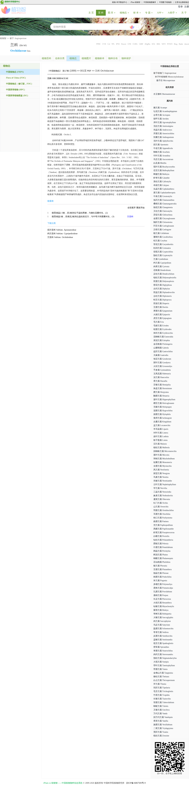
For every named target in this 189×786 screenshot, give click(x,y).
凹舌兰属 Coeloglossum (163, 226)
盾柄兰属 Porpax (160, 595)
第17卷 (65, 71)
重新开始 (140, 208)
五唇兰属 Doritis (160, 307)
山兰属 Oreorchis (160, 507)
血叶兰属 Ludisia (160, 436)
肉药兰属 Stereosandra (163, 654)
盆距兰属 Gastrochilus (163, 351)
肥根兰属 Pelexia (160, 543)
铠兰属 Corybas (160, 241)
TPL (113, 44)
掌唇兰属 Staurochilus (163, 651)
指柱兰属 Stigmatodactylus (165, 658)
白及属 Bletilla (159, 163)
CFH (129, 44)
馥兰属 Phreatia (160, 566)
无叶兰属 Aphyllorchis (163, 141)
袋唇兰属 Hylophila (162, 414)
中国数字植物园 (165, 2)
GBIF (141, 44)
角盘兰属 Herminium (162, 388)
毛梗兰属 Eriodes (161, 326)
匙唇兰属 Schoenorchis (163, 628)
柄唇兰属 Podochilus (162, 577)
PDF (89, 71)
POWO (169, 44)
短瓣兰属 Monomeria (162, 462)
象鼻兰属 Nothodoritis (163, 495)
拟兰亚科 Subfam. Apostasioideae (61, 230)
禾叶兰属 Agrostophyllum (164, 122)
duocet (186, 44)
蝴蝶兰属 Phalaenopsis (163, 558)
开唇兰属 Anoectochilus (163, 133)
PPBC (98, 44)
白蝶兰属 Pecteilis (161, 536)
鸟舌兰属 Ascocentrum (163, 159)
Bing (175, 44)
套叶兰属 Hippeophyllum (164, 399)
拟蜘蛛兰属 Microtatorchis (164, 451)
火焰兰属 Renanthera (162, 603)
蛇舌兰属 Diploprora (162, 300)
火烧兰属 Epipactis (161, 314)
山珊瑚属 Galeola (161, 348)
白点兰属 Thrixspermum (164, 680)
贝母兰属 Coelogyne (162, 229)
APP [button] (159, 12)
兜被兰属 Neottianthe (162, 481)
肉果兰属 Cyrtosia (161, 266)
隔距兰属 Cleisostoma (162, 222)
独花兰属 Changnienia (163, 207)
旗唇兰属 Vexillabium (162, 724)
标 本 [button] (136, 12)
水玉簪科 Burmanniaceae (164, 94)
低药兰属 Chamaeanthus (163, 200)
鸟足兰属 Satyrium (161, 625)
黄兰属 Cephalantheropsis (164, 193)
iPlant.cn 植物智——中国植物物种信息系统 (62, 783)
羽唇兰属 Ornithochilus (163, 510)
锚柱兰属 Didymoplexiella (164, 277)
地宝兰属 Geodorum (162, 359)
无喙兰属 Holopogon (162, 407)
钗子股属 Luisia (160, 440)
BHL (158, 44)
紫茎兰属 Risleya (160, 610)
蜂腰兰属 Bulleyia (161, 174)
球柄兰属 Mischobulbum (164, 459)
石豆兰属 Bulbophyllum (163, 170)
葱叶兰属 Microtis (161, 455)
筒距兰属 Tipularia (161, 688)
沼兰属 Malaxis (160, 444)
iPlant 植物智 (135, 2)
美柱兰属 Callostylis (162, 181)
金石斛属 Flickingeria (162, 344)
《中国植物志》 (54, 71)
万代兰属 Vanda (160, 713)
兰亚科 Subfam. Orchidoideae (60, 237)
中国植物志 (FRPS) (15, 72)
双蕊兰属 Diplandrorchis (164, 292)
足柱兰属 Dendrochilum (163, 274)
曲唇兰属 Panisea (160, 521)
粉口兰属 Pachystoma (162, 518)
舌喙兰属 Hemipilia (162, 385)
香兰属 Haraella (160, 381)
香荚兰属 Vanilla (160, 721)
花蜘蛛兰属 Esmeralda (163, 337)
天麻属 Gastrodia (160, 355)
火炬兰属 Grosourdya (162, 366)
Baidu (181, 44)
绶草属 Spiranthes (161, 647)
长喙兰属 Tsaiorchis (162, 699)
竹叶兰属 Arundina (161, 156)
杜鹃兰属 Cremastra (162, 248)
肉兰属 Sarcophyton (162, 621)
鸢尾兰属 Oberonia (161, 499)
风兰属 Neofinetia (161, 470)
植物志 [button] (123, 12)
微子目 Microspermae (165, 80)
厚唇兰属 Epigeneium (162, 311)
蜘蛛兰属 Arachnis (161, 152)
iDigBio (147, 44)
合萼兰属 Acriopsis (161, 115)
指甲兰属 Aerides (161, 119)
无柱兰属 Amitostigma (163, 126)
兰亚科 (130, 216)
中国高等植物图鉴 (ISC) (17, 95)
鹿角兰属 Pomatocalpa (163, 588)
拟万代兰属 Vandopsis (163, 717)
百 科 (102, 12)
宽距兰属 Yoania (160, 732)
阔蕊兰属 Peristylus (161, 551)
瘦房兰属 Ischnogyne (162, 418)
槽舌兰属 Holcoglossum (163, 403)
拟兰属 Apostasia (160, 144)
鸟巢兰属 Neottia (160, 477)
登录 (180, 6)
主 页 (92, 12)
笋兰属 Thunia (159, 684)
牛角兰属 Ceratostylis (162, 196)
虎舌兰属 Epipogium (162, 318)
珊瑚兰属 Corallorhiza (163, 237)
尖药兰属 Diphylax (161, 289)
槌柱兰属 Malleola (161, 447)
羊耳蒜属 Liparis (160, 429)
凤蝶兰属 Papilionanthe (163, 529)
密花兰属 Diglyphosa (162, 285)
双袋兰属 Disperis (161, 303)
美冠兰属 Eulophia (161, 340)
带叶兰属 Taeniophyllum (164, 665)
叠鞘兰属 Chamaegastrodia (164, 204)
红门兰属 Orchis (160, 503)
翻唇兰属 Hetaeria (161, 396)
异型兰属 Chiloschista (162, 215)
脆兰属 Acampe (160, 108)
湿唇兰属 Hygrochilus (162, 410)
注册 (186, 6)
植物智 (3, 38)
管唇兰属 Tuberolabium (163, 702)
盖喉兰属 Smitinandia (162, 640)
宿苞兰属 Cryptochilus (163, 252)
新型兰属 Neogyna (161, 473)
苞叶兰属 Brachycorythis (164, 167)
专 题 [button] (148, 12)
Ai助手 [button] (171, 12)
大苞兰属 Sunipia (161, 662)
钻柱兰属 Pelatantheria (163, 540)
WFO (164, 44)
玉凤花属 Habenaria (162, 374)
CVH (104, 44)
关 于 (185, 12)
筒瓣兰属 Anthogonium (163, 137)
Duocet (123, 44)
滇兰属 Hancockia (161, 377)
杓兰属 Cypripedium (162, 263)
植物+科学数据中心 (119, 2)
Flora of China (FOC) (16, 78)
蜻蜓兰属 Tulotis (160, 706)
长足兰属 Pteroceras (162, 599)
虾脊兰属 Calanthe (161, 178)
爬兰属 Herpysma (161, 392)
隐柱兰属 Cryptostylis (162, 255)
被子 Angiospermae (18, 38)
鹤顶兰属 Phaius (160, 555)
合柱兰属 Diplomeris (162, 296)
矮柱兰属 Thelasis (161, 676)
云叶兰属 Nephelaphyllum (164, 484)
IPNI (118, 44)
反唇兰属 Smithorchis (162, 636)
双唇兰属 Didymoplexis (163, 281)
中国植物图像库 (150, 2)
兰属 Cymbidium (160, 259)
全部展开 (131, 208)
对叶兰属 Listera (160, 433)
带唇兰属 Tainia (160, 669)
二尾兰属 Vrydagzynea (163, 728)
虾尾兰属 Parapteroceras (163, 532)
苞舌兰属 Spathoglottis (163, 643)
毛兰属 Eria (158, 322)
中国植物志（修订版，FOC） (19, 84)
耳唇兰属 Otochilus (161, 514)
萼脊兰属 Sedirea (160, 632)
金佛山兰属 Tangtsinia (163, 673)
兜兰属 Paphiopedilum (163, 525)
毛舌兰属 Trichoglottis (163, 691)
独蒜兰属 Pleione (160, 573)
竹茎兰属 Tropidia (161, 695)
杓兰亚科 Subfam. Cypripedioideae (62, 233)
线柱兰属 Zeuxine (161, 736)
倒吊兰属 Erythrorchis (163, 333)
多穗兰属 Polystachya (162, 584)
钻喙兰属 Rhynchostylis (163, 606)
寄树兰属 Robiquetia (162, 614)
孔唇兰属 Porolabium (162, 591)
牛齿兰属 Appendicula (163, 148)
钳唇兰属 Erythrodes (162, 329)
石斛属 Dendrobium (162, 270)
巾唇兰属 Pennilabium (163, 547)
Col (108, 44)
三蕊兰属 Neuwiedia (162, 492)
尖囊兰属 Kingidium (162, 422)
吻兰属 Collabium (161, 233)
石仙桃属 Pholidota (161, 562)
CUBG (135, 44)
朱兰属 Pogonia (160, 580)
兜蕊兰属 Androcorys (162, 130)
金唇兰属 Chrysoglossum (164, 218)
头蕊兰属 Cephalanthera (163, 189)
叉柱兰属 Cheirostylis (162, 211)
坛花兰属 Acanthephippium (165, 111)
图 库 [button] (111, 12)
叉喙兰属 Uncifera (161, 710)
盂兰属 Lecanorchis (161, 425)
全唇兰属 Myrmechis (162, 466)
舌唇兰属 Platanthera (162, 569)
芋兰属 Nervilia (160, 488)
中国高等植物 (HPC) (15, 90)
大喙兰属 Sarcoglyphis (163, 617)
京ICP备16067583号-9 (136, 783)
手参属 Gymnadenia (162, 370)
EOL (153, 44)
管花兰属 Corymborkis (163, 244)
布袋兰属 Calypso (161, 185)
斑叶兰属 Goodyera (161, 362)
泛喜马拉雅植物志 (182, 2)
